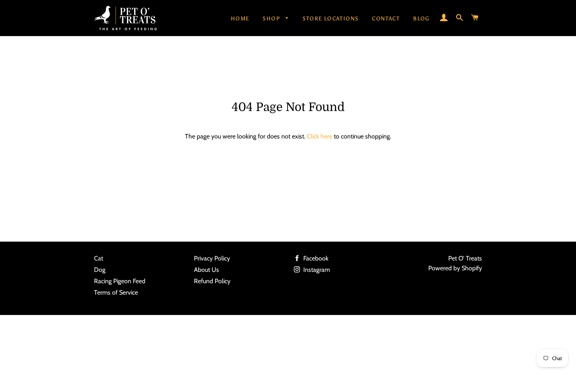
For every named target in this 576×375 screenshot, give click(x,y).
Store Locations (330, 18)
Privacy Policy (212, 258)
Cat (98, 258)
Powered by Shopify (455, 268)
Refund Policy (212, 281)
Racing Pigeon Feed (119, 281)
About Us (206, 269)
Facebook (315, 258)
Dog (99, 269)
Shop (272, 18)
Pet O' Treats (465, 258)
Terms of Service (116, 292)
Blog (421, 18)
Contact (386, 18)
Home (240, 18)
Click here (319, 136)
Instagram (316, 269)
